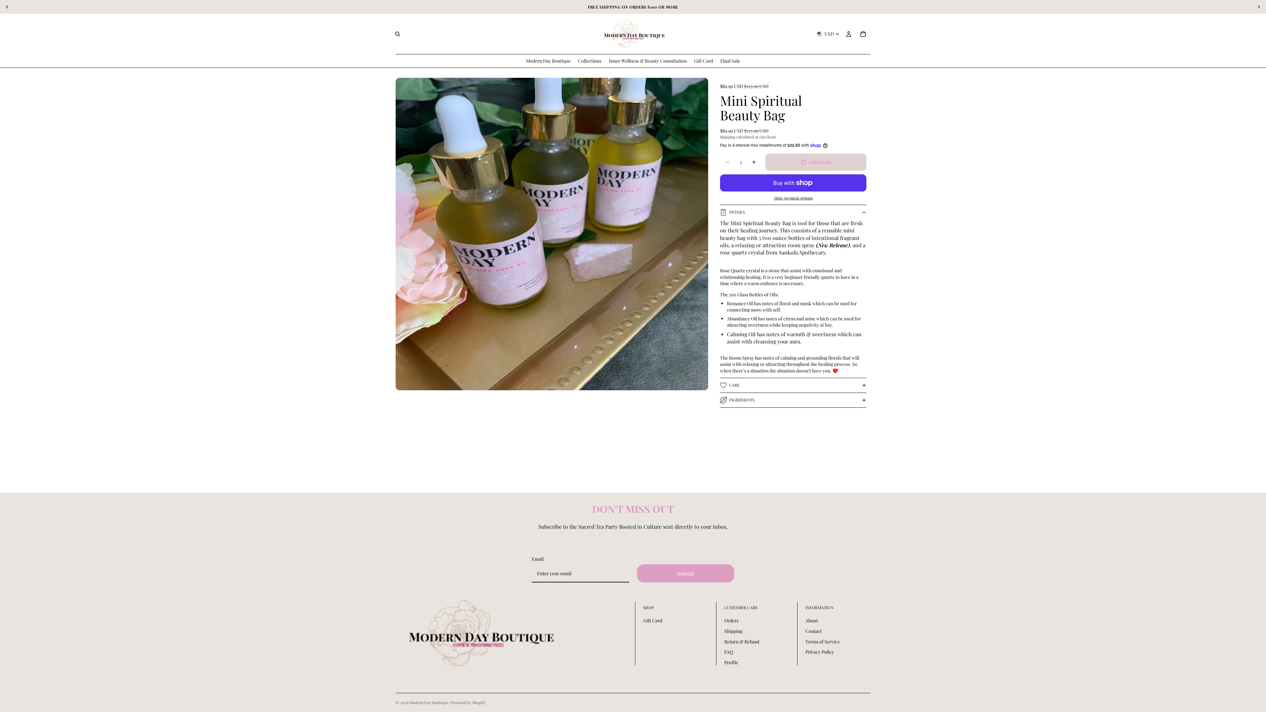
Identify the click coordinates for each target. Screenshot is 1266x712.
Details (737, 212)
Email (538, 559)
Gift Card (652, 620)
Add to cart (819, 162)
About (811, 620)
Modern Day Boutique (428, 702)
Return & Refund (741, 641)
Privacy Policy (819, 652)
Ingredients (741, 399)
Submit (685, 573)
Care (734, 385)
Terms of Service (822, 641)
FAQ (728, 652)
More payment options (793, 197)
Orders (731, 620)
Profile (731, 662)
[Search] (397, 34)
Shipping (733, 631)
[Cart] (863, 34)
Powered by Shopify (468, 702)
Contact (813, 631)
